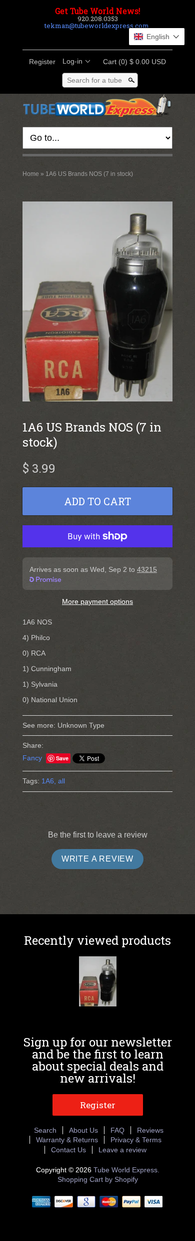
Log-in (72, 61)
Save (62, 758)
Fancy (32, 758)
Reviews (150, 1130)
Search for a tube (94, 80)
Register (42, 62)
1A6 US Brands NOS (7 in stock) (89, 173)
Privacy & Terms (136, 1140)
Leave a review (122, 1150)
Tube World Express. (127, 1170)
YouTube (123, 38)
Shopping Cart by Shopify (98, 1179)
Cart (131, 62)
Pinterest (105, 38)
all (61, 781)
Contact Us (68, 1150)
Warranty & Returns (67, 1140)
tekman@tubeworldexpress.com (96, 25)
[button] (156, 36)
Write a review (98, 859)
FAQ (117, 1130)
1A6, (49, 781)
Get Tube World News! (97, 11)
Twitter (89, 38)
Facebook (71, 38)
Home (30, 173)
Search (45, 1130)
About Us (83, 1130)
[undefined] (97, 302)
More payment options (97, 601)
